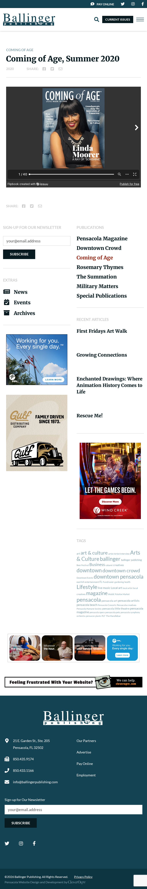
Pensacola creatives (126, 605)
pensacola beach (87, 604)
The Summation (97, 277)
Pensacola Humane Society (89, 608)
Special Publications (102, 296)
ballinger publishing (131, 559)
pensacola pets (112, 612)
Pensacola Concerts (107, 605)
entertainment (92, 582)
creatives (118, 565)
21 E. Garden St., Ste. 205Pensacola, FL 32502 (31, 744)
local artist (127, 588)
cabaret (109, 565)
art (78, 553)
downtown (89, 570)
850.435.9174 (23, 759)
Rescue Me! (90, 416)
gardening (119, 582)
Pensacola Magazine (102, 238)
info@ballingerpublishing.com (35, 782)
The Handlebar (113, 615)
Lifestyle (87, 586)
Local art (116, 587)
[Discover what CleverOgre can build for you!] (73, 682)
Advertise (84, 752)
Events (22, 302)
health (127, 582)
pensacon (90, 616)
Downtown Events (85, 578)
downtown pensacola (118, 576)
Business (97, 564)
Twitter (7, 843)
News (21, 292)
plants (98, 616)
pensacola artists (129, 600)
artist (111, 553)
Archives (24, 313)
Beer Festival (83, 565)
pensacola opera (97, 612)
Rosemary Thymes (100, 267)
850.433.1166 (23, 770)
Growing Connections (102, 355)
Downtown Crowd (99, 248)
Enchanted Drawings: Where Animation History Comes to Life (109, 385)
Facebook (34, 843)
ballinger (110, 559)
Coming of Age (19, 50)
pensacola (89, 599)
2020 (10, 69)
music (111, 594)
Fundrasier (108, 582)
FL (101, 581)
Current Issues (117, 19)
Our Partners (86, 741)
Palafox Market (122, 594)
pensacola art (109, 600)
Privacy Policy (83, 877)
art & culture (94, 553)
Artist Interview (122, 553)
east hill (80, 582)
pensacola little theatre (115, 608)
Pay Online (105, 4)
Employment (86, 775)
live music (104, 587)
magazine (97, 593)
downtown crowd (121, 570)
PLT (103, 616)
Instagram (21, 843)
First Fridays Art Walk (102, 331)
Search (96, 19)
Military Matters (97, 286)
